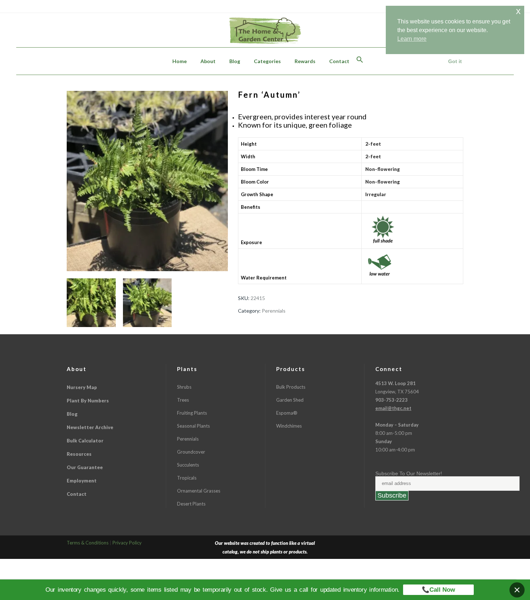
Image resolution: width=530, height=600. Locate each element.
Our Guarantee (85, 467)
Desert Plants (191, 504)
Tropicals (186, 478)
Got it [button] (455, 61)
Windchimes (289, 426)
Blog (72, 414)
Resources (79, 454)
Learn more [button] (412, 39)
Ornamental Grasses (198, 491)
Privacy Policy (127, 543)
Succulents (188, 465)
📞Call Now (438, 589)
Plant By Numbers (88, 400)
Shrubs (184, 387)
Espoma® (286, 413)
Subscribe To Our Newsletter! (408, 473)
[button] (359, 61)
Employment (82, 481)
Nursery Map (82, 387)
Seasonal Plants (193, 426)
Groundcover (191, 452)
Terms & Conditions (88, 543)
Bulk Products (290, 387)
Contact (77, 494)
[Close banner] (517, 589)
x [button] (518, 11)
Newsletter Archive (90, 427)
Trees (183, 400)
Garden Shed (290, 400)
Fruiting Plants (192, 413)
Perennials (274, 311)
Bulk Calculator (85, 441)
